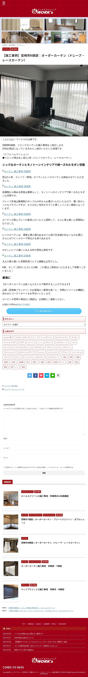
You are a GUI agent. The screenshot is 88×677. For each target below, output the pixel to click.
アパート (34, 337)
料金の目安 (62, 624)
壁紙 (78, 357)
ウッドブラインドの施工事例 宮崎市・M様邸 (42, 589)
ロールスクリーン (53, 357)
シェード (31, 342)
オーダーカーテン (62, 337)
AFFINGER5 (44, 674)
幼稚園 (21, 362)
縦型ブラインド (59, 362)
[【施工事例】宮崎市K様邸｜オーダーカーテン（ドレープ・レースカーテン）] (47, 375)
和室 (71, 357)
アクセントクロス (21, 337)
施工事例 (14, 386)
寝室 (13, 362)
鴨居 (23, 367)
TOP (23, 624)
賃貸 (69, 362)
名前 (5, 438)
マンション (40, 352)
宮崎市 (6, 362)
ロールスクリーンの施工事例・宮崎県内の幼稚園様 (45, 496)
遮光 (76, 362)
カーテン (8, 386)
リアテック (64, 352)
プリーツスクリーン (64, 347)
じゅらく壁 (7, 337)
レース (27, 357)
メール (6, 448)
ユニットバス (52, 352)
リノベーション (77, 352)
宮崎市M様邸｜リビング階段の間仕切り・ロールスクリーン (32, 608)
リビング (7, 357)
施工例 (38, 624)
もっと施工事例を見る (43, 311)
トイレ (73, 342)
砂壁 (48, 362)
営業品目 (30, 624)
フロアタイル (38, 347)
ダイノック (49, 342)
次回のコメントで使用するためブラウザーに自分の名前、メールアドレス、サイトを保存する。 (40, 467)
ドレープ (7, 347)
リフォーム (17, 357)
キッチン (75, 337)
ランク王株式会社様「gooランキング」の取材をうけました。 (36, 646)
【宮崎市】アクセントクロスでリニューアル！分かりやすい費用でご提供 (40, 642)
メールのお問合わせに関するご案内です (28, 634)
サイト (5, 458)
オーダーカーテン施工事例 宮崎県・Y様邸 (41, 566)
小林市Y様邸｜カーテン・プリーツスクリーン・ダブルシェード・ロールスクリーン (41, 611)
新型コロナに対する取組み (24, 650)
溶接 (42, 362)
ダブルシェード (62, 342)
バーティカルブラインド (22, 347)
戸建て (34, 362)
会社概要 (46, 624)
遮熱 (5, 367)
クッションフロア (10, 342)
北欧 (64, 357)
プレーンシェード (10, 352)
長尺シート (14, 367)
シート (40, 342)
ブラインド (50, 347)
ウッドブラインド (46, 337)
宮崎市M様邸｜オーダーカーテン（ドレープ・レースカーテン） (51, 542)
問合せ (54, 624)
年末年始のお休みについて (24, 638)
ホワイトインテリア (26, 352)
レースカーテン (38, 357)
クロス (22, 342)
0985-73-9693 (23, 304)
